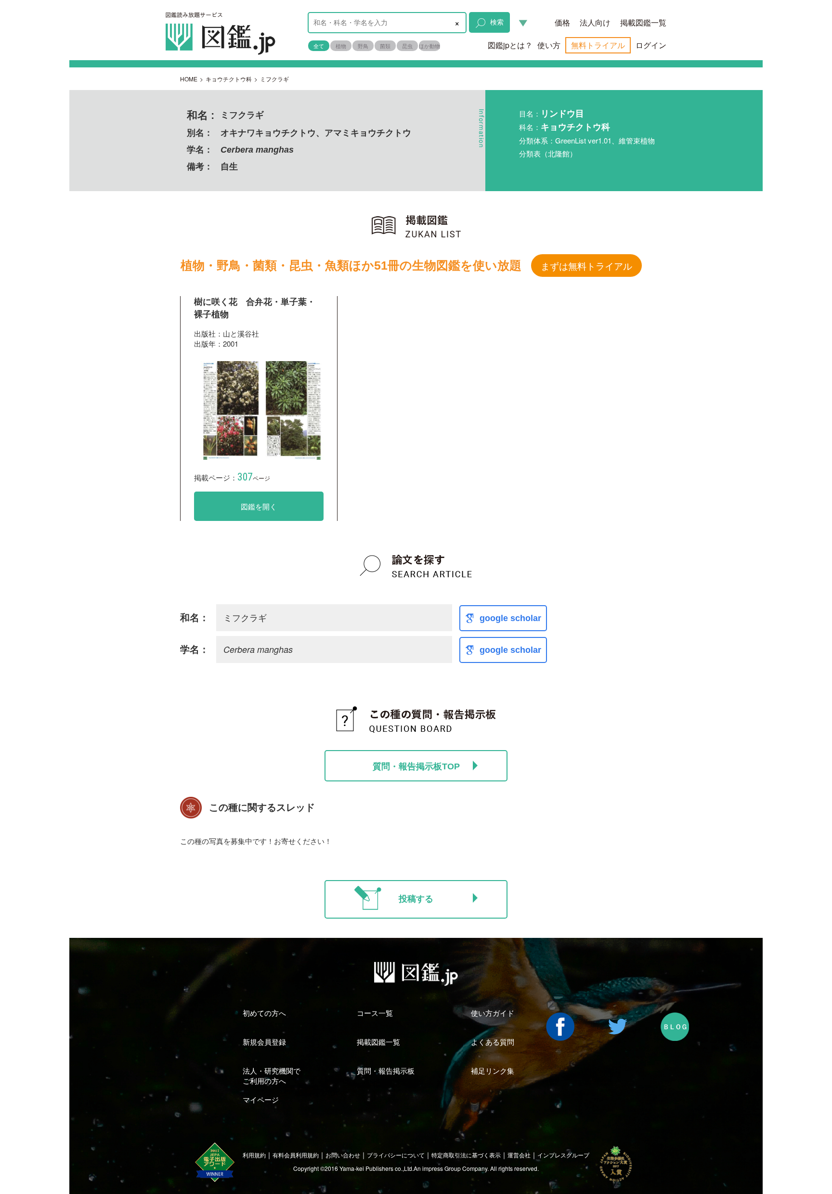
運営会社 (519, 1155)
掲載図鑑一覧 (643, 22)
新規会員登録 (264, 1042)
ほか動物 (429, 46)
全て (318, 46)
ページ (253, 478)
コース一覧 (375, 1013)
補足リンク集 (492, 1070)
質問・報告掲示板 (386, 1070)
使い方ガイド (492, 1013)
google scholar (510, 618)
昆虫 (407, 46)
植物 (341, 46)
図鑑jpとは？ (510, 45)
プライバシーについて (396, 1155)
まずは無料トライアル (586, 265)
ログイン (651, 45)
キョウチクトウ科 (229, 79)
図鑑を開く (259, 506)
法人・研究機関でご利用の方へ (271, 1075)
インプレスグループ (563, 1155)
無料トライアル (598, 45)
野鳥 (363, 46)
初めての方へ (264, 1013)
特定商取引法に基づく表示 (466, 1155)
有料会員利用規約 (296, 1155)
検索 (497, 21)
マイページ (261, 1099)
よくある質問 (492, 1042)
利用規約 (254, 1155)
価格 (562, 22)
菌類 (385, 46)
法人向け (595, 22)
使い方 (548, 45)
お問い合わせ (342, 1155)
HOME (188, 79)
